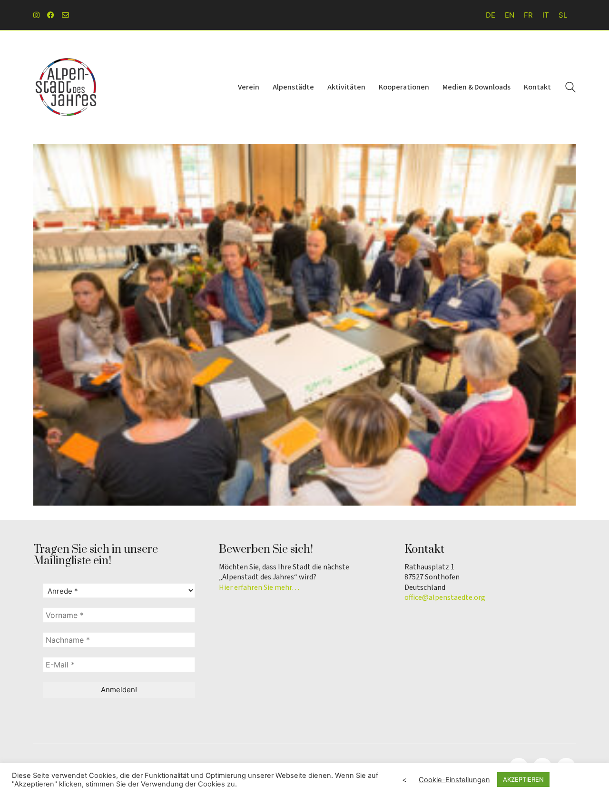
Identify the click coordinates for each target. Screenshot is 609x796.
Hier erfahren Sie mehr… (259, 588)
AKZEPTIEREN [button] (523, 779)
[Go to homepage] (66, 87)
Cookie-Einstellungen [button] (454, 780)
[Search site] (570, 88)
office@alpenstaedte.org (444, 598)
